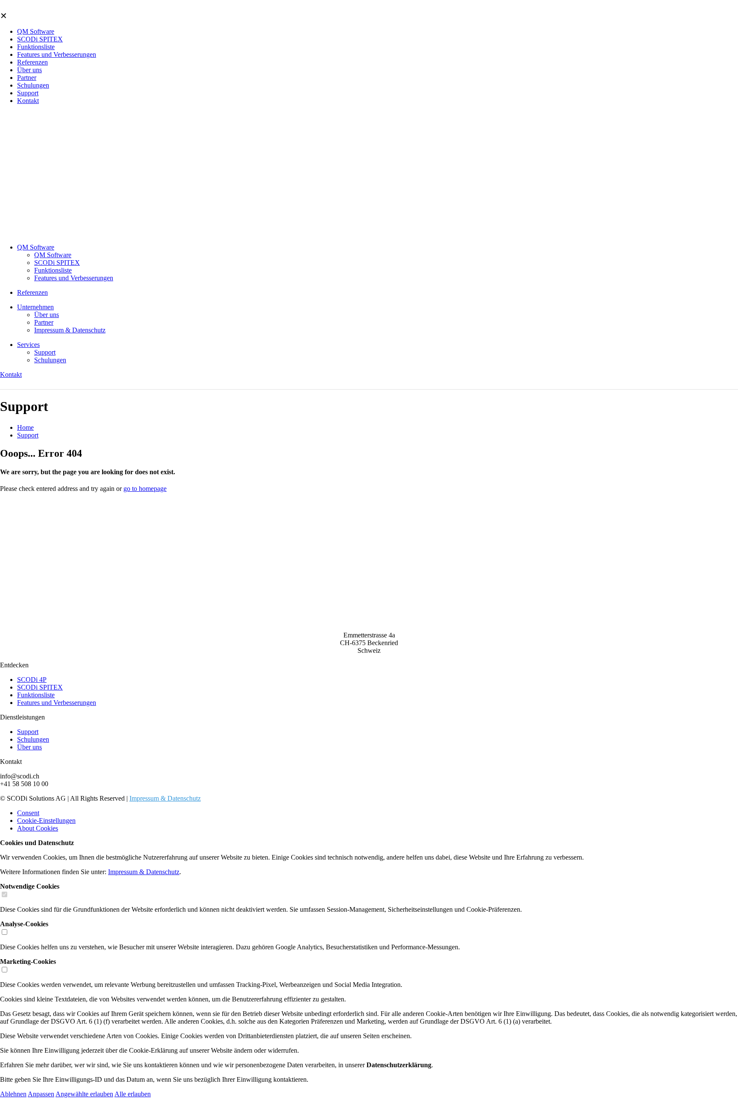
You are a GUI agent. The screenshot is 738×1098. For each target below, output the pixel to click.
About (37, 828)
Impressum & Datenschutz (165, 798)
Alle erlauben (132, 1094)
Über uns (29, 747)
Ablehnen (13, 1094)
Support (27, 435)
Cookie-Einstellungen (46, 820)
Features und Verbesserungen (56, 702)
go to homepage (145, 488)
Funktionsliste (36, 695)
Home (25, 427)
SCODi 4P (32, 679)
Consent (28, 812)
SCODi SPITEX (40, 687)
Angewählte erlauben (84, 1094)
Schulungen (33, 739)
